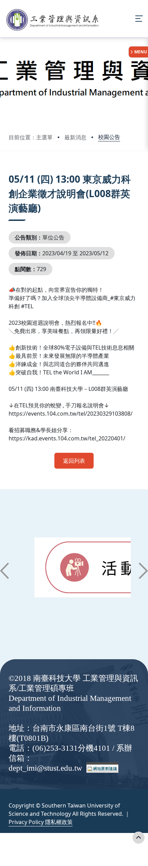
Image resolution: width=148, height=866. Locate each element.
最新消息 (75, 137)
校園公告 (109, 137)
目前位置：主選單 (31, 137)
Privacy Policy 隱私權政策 (41, 822)
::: (10, 170)
